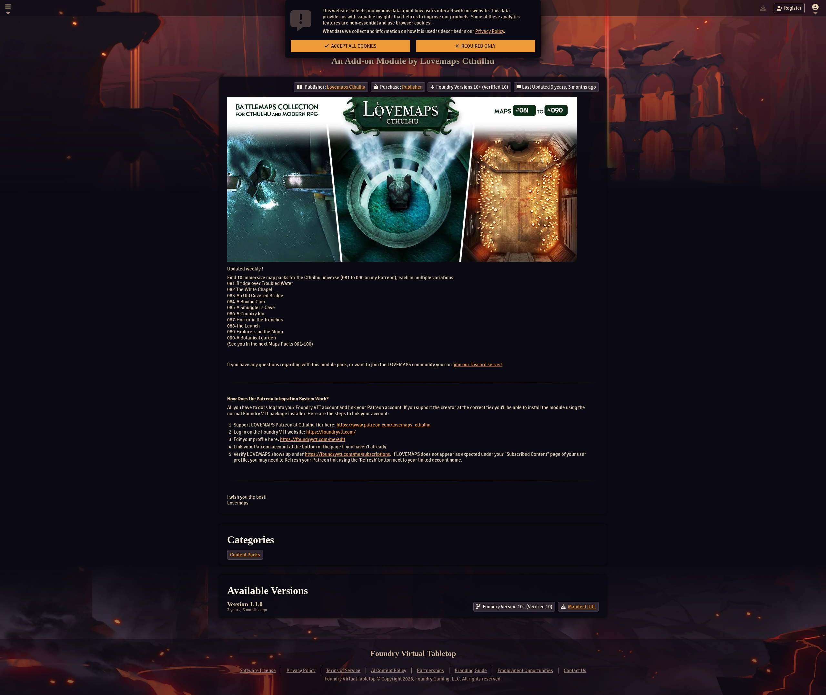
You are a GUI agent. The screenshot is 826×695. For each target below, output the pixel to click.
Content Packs (245, 555)
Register (793, 8)
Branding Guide (471, 670)
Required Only (478, 46)
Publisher (412, 87)
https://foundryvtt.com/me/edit (312, 439)
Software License (258, 670)
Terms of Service (343, 670)
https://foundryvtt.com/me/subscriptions (347, 454)
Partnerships (430, 670)
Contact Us (575, 670)
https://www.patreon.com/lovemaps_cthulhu (383, 425)
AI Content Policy (388, 670)
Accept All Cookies (353, 46)
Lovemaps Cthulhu (346, 87)
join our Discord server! (478, 364)
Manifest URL (582, 607)
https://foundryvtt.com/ (331, 432)
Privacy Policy (489, 31)
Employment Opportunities (525, 670)
